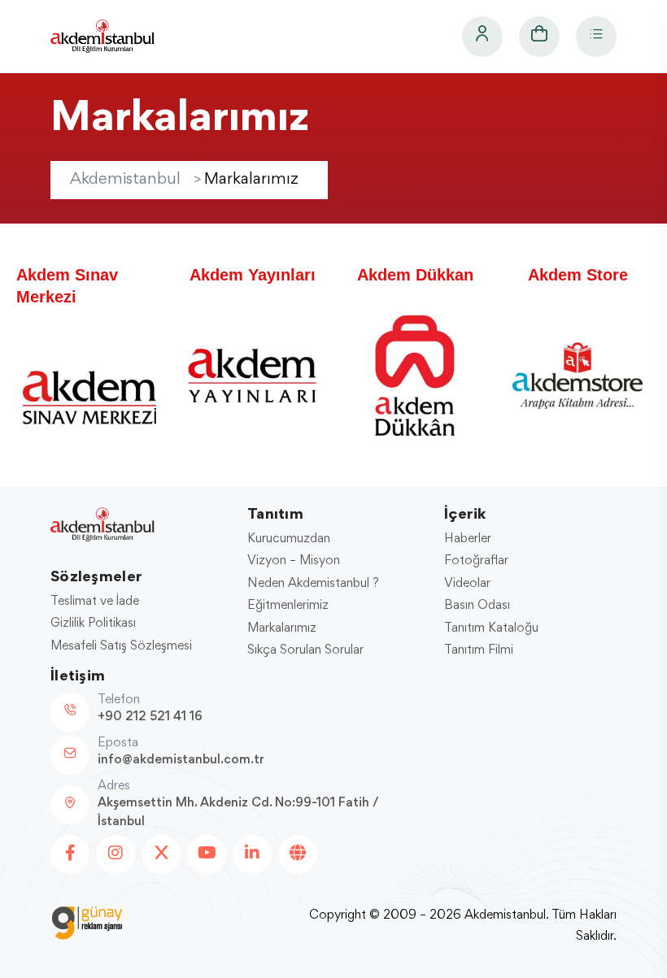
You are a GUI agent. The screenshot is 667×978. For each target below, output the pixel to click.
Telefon (119, 700)
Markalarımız (281, 628)
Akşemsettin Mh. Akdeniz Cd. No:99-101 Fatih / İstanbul (238, 812)
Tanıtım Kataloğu (491, 628)
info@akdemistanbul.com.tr (181, 760)
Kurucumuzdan (288, 539)
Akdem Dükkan (415, 275)
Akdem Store (578, 275)
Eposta (118, 743)
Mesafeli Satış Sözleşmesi (121, 646)
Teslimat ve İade (94, 601)
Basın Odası (477, 605)
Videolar (467, 583)
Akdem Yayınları (253, 275)
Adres (114, 786)
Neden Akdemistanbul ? (313, 583)
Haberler (467, 539)
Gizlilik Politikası (93, 623)
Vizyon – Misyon (293, 561)
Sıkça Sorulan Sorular (305, 650)
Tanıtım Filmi (478, 650)
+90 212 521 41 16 (150, 717)
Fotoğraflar (476, 561)
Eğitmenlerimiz (288, 605)
